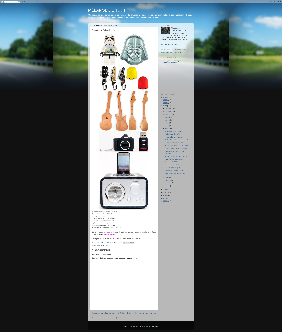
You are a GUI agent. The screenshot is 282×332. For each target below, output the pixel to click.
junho (167, 126)
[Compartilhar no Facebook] (131, 243)
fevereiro (168, 183)
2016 (165, 97)
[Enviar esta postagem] (120, 242)
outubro (168, 114)
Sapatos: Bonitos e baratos (174, 137)
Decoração (105, 245)
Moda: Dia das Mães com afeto (175, 173)
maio (167, 129)
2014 (165, 103)
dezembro (169, 108)
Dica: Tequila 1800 (171, 162)
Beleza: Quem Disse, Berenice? (176, 148)
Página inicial (124, 313)
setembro (168, 117)
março (167, 180)
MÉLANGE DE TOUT (107, 10)
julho (167, 123)
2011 (165, 192)
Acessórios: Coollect (172, 165)
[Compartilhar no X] (129, 243)
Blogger (155, 326)
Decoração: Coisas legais (173, 131)
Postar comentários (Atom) (107, 318)
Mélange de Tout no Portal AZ (171, 52)
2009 (165, 198)
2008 (165, 201)
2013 (165, 106)
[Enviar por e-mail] (124, 243)
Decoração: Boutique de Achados (176, 146)
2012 (165, 189)
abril (166, 177)
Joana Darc (177, 28)
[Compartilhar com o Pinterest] (133, 243)
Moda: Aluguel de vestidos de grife (177, 140)
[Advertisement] (188, 79)
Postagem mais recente (103, 313)
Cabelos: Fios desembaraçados (176, 156)
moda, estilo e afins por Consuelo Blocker (172, 61)
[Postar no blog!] (127, 243)
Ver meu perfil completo (169, 44)
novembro (169, 111)
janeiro (167, 186)
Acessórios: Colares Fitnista (174, 170)
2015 (165, 100)
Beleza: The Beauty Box (173, 168)
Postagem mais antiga (145, 313)
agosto (167, 120)
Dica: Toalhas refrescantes (174, 159)
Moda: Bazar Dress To (172, 134)
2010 (165, 195)
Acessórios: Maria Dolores (174, 143)
